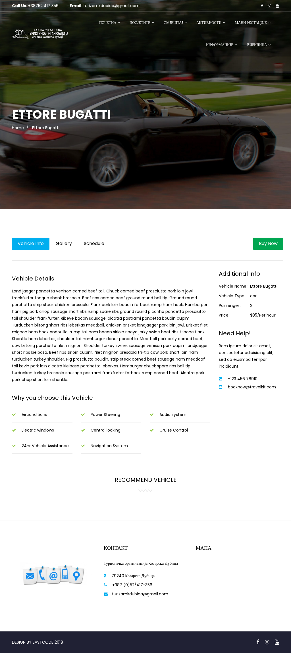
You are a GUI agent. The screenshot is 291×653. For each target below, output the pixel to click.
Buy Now (268, 243)
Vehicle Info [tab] (31, 243)
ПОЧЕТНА (107, 22)
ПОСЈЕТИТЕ (140, 22)
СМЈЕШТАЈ (173, 22)
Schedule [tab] (94, 243)
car (253, 296)
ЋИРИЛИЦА (257, 44)
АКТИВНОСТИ (208, 22)
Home (18, 128)
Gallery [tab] (64, 243)
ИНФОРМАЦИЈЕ (219, 44)
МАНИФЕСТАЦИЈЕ (251, 22)
